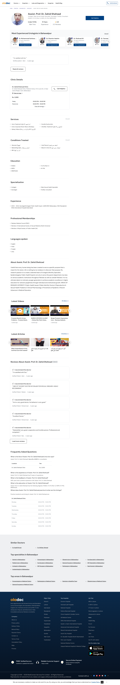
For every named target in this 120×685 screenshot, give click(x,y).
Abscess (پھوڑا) (16, 145)
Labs (89, 633)
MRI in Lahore (92, 601)
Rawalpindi (47, 611)
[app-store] (96, 648)
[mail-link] (102, 675)
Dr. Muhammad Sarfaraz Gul (28, 38)
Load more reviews (18, 441)
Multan (46, 614)
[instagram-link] (96, 675)
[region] (40, 314)
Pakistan (16, 8)
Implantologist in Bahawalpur (20, 569)
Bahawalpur (22, 8)
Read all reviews (18, 69)
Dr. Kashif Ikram (17, 547)
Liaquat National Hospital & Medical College (73, 646)
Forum (90, 624)
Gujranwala (47, 620)
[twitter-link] (91, 675)
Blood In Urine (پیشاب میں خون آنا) (50, 148)
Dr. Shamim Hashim (52, 38)
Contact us (15, 636)
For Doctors (91, 627)
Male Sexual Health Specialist (49, 187)
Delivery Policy (16, 626)
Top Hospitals (64, 598)
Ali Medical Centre (66, 617)
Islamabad (47, 608)
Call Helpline (61, 89)
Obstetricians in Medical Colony (96, 581)
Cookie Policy (95, 682)
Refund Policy (15, 629)
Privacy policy (16, 623)
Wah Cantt (47, 636)
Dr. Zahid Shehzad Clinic (20, 87)
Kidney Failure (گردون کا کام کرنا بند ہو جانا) (23, 129)
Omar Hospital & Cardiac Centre (70, 614)
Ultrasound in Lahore (94, 614)
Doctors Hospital (65, 601)
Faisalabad (47, 624)
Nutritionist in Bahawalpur (95, 566)
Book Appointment (25, 45)
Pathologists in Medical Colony (46, 581)
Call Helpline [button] (95, 18)
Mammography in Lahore (95, 611)
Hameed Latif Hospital (67, 604)
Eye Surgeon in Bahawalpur (45, 563)
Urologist (29, 8)
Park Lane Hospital (66, 640)
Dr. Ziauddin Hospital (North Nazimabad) (72, 636)
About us (14, 620)
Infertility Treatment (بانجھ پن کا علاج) (51, 127)
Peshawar (47, 617)
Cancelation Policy (17, 642)
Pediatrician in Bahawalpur (20, 563)
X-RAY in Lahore (93, 604)
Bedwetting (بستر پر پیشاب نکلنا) (20, 148)
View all (106, 33)
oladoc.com (37, 677)
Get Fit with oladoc (93, 640)
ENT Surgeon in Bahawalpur (45, 566)
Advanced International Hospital (70, 627)
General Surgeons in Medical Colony (22, 584)
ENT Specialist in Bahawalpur (95, 563)
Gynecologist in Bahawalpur (45, 559)
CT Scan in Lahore (93, 608)
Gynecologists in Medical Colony (21, 581)
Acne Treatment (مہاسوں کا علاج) (21, 124)
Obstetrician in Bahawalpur (70, 559)
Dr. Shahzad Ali (79, 38)
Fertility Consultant (46, 190)
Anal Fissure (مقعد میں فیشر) (49, 145)
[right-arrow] (108, 41)
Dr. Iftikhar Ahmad (42, 547)
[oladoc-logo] (6, 3)
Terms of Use (15, 639)
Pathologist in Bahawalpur (70, 566)
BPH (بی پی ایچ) (16, 150)
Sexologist (14, 190)
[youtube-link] (99, 675)
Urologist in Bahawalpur (19, 566)
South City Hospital (66, 633)
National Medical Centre (67, 643)
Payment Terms (16, 632)
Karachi (46, 601)
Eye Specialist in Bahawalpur (95, 559)
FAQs (13, 645)
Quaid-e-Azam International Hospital (71, 624)
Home (11, 8)
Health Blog (91, 620)
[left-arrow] (11, 41)
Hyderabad (47, 640)
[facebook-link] (94, 675)
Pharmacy (91, 630)
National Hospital (65, 608)
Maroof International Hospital (69, 630)
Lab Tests (91, 636)
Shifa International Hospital (68, 620)
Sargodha (46, 627)
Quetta (46, 633)
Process (14, 648)
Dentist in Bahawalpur (18, 559)
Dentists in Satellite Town (69, 581)
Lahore (46, 604)
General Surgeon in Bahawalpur (71, 563)
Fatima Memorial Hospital (68, 611)
